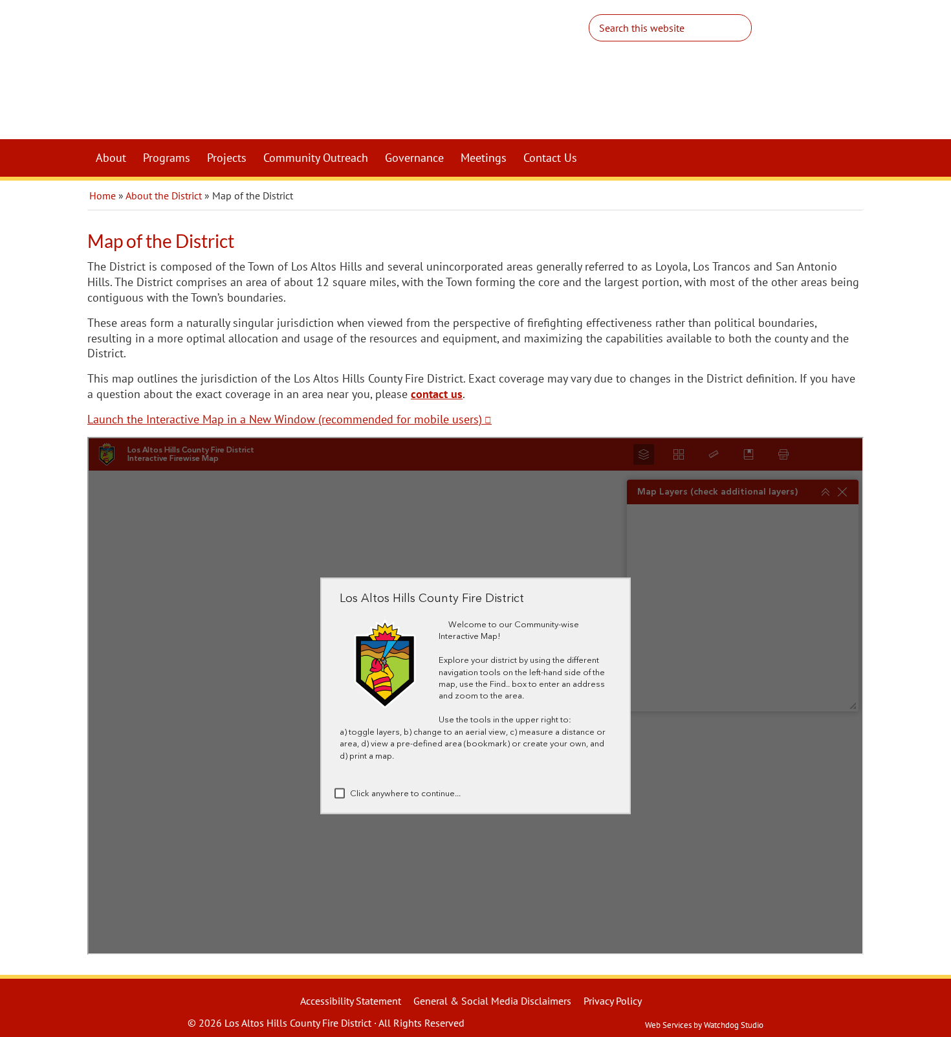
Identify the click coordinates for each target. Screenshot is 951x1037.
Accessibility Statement (350, 1000)
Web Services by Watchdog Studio (704, 1025)
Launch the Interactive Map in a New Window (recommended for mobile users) (284, 419)
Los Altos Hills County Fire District (359, 75)
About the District (164, 195)
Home (102, 195)
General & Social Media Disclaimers (492, 1000)
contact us (437, 393)
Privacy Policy (613, 1000)
